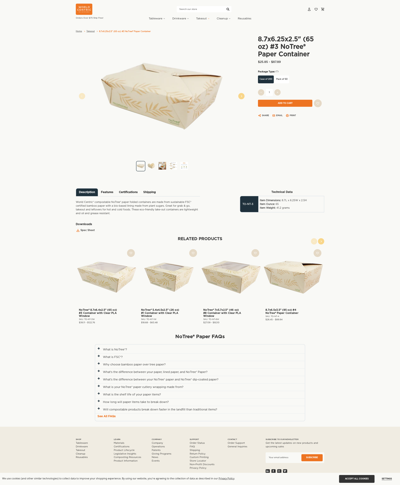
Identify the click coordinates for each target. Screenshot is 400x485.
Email (279, 116)
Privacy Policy (198, 468)
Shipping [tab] (149, 192)
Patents (156, 450)
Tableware (155, 18)
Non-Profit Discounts (202, 464)
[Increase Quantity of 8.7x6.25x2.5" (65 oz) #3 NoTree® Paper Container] (277, 92)
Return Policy (197, 454)
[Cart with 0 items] (322, 9)
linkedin (268, 471)
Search (228, 9)
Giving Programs (161, 454)
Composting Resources (127, 457)
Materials (119, 443)
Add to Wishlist (131, 253)
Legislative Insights (125, 454)
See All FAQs (107, 416)
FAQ (192, 446)
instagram (279, 471)
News (155, 457)
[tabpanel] (162, 165)
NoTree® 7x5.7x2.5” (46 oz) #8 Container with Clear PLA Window (222, 313)
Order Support (236, 443)
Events (156, 461)
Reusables (244, 18)
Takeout (201, 18)
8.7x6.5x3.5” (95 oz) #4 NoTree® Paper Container (281, 311)
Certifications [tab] (128, 192)
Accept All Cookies (357, 479)
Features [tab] (107, 192)
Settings (387, 479)
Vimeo (285, 471)
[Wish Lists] (316, 9)
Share (265, 116)
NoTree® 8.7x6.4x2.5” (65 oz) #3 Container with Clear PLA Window (98, 313)
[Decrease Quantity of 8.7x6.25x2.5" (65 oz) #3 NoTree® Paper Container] (261, 92)
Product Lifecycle (124, 450)
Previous (82, 96)
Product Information (126, 461)
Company (157, 443)
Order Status (197, 443)
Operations (158, 446)
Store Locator (198, 461)
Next (241, 96)
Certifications (122, 446)
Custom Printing (199, 457)
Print (293, 116)
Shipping (195, 450)
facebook (273, 471)
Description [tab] (87, 192)
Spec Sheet (87, 230)
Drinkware (179, 18)
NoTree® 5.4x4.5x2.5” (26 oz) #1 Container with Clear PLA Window (160, 313)
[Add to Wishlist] (318, 103)
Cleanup (222, 18)
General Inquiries (237, 446)
